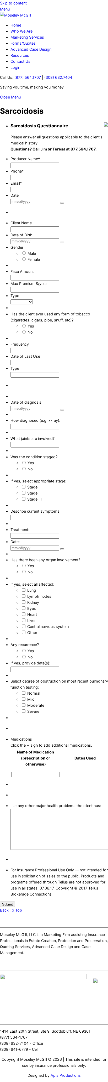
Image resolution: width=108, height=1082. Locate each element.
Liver (31, 620)
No (30, 332)
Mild (31, 699)
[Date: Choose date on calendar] (62, 203)
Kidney (33, 602)
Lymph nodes (39, 596)
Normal (33, 693)
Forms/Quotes (23, 43)
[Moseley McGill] (15, 15)
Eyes (31, 608)
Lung (31, 590)
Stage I (33, 487)
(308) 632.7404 (58, 77)
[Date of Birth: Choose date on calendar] (62, 242)
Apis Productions (66, 1075)
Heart (32, 614)
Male (32, 253)
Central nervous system (48, 626)
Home (15, 25)
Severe (33, 711)
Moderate (35, 705)
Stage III (34, 499)
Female (34, 259)
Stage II (34, 493)
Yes (31, 326)
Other (32, 632)
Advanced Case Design (30, 49)
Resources (19, 55)
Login (15, 67)
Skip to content (13, 3)
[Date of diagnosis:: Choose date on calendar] (62, 409)
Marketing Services (27, 37)
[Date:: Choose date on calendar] (62, 549)
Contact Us (20, 61)
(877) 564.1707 (27, 77)
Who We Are (21, 31)
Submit (7, 904)
